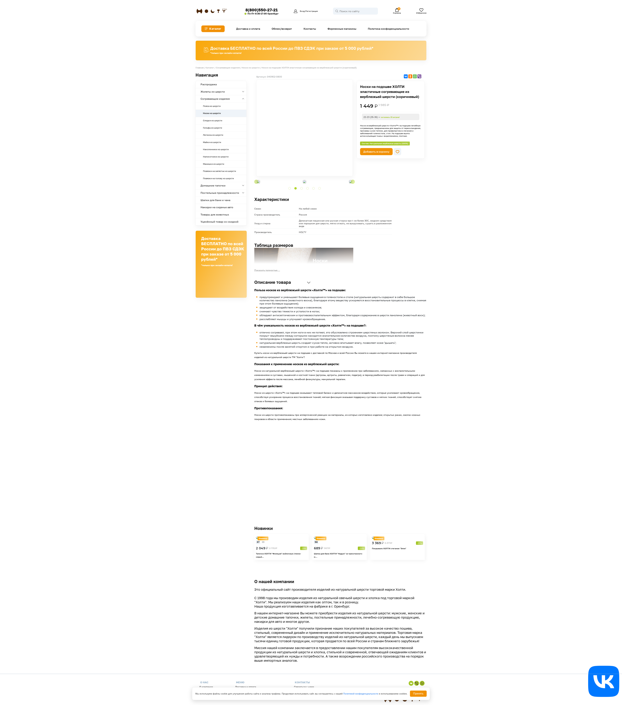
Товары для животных (215, 214)
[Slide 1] (289, 188)
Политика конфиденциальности (388, 28)
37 (258, 542)
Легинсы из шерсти (213, 135)
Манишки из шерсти (213, 164)
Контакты (310, 28)
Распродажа (209, 84)
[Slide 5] (313, 188)
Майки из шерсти (212, 142)
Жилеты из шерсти (213, 91)
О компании (206, 686)
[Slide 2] (295, 188)
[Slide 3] (301, 188)
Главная (200, 67)
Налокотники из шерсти (216, 156)
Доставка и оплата (248, 28)
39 (263, 542)
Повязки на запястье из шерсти (219, 171)
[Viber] (419, 76)
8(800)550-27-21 (261, 9)
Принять (418, 693)
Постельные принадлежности (220, 192)
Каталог (215, 28)
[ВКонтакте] (406, 76)
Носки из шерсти (251, 67)
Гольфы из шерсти (212, 127)
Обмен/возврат (282, 28)
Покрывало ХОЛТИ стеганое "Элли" (389, 548)
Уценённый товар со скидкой (219, 221)
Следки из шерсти (212, 120)
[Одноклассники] (410, 76)
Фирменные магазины (342, 28)
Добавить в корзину (376, 151)
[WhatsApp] (415, 76)
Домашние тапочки (213, 185)
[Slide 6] (319, 188)
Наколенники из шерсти (216, 149)
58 (316, 542)
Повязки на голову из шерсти (218, 178)
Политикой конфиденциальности (360, 693)
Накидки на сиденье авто (217, 207)
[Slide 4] (307, 188)
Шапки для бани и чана (215, 200)
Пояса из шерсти (212, 106)
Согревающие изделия (228, 67)
